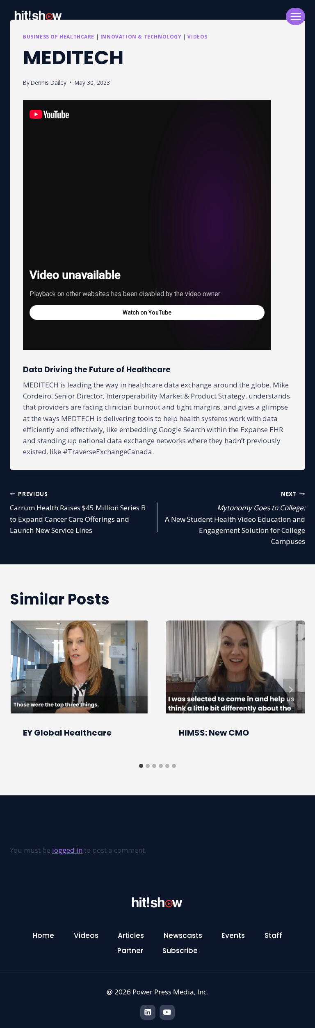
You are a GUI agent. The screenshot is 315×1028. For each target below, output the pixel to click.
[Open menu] (295, 16)
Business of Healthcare (58, 36)
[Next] (290, 690)
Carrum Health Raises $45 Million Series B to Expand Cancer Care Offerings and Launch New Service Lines (78, 512)
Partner (130, 951)
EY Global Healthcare (67, 732)
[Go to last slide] (24, 690)
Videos (197, 36)
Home (43, 935)
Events (233, 935)
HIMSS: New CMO (214, 732)
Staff (273, 935)
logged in (67, 850)
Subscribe (180, 951)
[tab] (141, 766)
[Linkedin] (147, 1012)
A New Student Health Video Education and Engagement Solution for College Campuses (235, 518)
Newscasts (183, 935)
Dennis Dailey (48, 82)
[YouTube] (167, 1012)
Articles (131, 935)
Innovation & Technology (141, 36)
